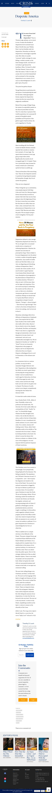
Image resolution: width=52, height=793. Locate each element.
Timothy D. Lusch (25, 20)
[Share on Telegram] (8, 44)
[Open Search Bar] (49, 3)
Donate (37, 3)
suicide (17, 722)
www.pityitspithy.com (28, 638)
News (12, 3)
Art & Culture (19, 710)
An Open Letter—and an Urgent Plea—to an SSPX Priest (31, 755)
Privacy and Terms (15, 783)
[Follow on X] (5, 776)
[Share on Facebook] (5, 44)
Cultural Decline (19, 716)
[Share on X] (3, 44)
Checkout (27, 778)
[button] (49, 789)
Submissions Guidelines (15, 775)
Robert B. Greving (20, 757)
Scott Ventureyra (44, 761)
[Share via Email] (3, 47)
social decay (19, 720)
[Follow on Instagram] (5, 779)
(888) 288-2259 (41, 779)
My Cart (27, 776)
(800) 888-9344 (40, 778)
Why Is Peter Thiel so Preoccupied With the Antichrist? (43, 755)
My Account (27, 773)
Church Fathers (19, 714)
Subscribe (29, 655)
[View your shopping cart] (46, 3)
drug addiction (19, 718)
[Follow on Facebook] (5, 773)
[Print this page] (5, 47)
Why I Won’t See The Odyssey (7, 753)
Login (42, 3)
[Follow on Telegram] (5, 781)
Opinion (7, 3)
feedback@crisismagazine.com (42, 773)
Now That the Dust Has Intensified (20, 753)
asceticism (18, 712)
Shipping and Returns (16, 780)
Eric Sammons (7, 757)
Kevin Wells (30, 761)
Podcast (18, 3)
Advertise (15, 778)
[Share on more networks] (8, 47)
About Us (15, 773)
